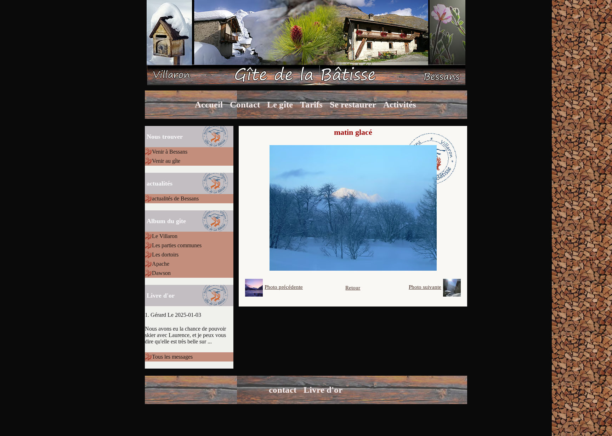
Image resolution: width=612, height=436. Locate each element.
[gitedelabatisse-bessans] (306, 42)
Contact (245, 104)
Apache (160, 264)
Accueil (209, 104)
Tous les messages (172, 357)
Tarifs (311, 104)
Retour (352, 288)
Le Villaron (164, 236)
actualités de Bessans (175, 198)
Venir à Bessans (169, 152)
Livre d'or (323, 389)
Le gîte (280, 104)
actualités (159, 183)
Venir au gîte (166, 161)
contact (282, 389)
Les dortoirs (165, 255)
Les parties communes (177, 245)
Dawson (161, 273)
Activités (399, 104)
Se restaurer (353, 104)
